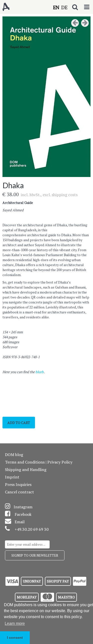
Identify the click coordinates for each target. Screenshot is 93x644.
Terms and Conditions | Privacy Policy (38, 462)
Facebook (23, 514)
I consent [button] (15, 638)
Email (20, 522)
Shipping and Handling (25, 469)
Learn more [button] (15, 623)
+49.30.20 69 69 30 (32, 529)
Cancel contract (19, 492)
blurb (39, 371)
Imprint (12, 477)
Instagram (23, 507)
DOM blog (14, 454)
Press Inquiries (18, 484)
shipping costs (65, 194)
